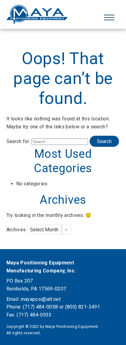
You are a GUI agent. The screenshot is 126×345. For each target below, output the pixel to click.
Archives (16, 230)
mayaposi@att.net (41, 299)
